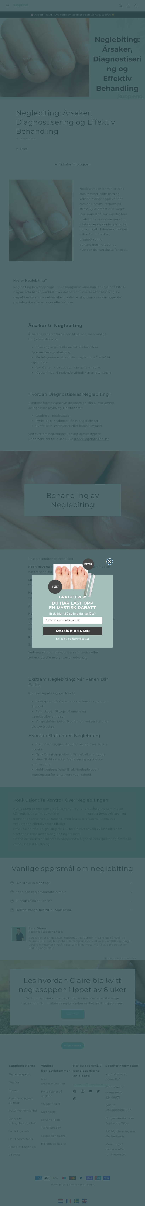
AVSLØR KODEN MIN (73, 631)
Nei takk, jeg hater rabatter (72, 638)
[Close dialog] (109, 561)
